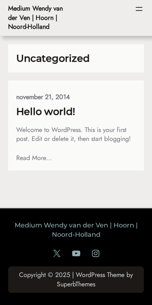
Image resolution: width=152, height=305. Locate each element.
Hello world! (45, 111)
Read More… (34, 158)
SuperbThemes (76, 284)
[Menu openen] (139, 9)
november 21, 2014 (43, 97)
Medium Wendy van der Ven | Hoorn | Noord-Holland (35, 17)
